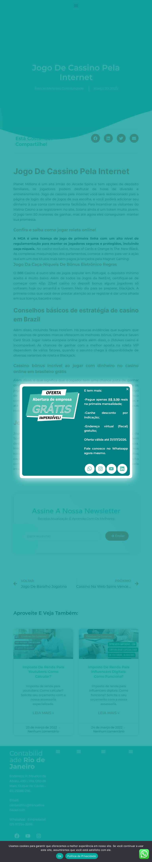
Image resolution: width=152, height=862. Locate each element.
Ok (60, 856)
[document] (76, 431)
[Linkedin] (122, 469)
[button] (127, 389)
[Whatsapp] (90, 469)
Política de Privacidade (81, 856)
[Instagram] (100, 469)
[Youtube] (111, 469)
